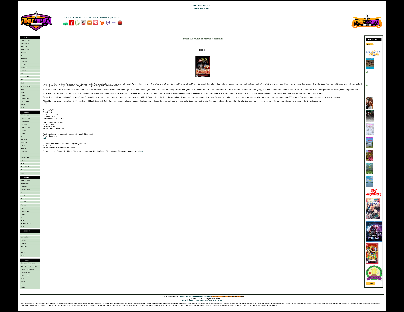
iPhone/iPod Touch (26, 86)
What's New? (69, 18)
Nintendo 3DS (25, 77)
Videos (88, 18)
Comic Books (25, 101)
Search (23, 287)
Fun (22, 249)
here (141, 151)
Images (110, 18)
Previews (117, 18)
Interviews (24, 246)
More (22, 107)
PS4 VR (23, 64)
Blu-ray (23, 92)
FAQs (22, 284)
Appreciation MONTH (201, 8)
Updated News (102, 18)
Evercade (24, 52)
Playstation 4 (24, 61)
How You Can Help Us (27, 269)
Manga (23, 104)
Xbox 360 (24, 68)
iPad (22, 83)
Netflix (23, 95)
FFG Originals (25, 115)
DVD (22, 89)
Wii (22, 217)
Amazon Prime (25, 98)
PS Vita (23, 80)
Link (44, 138)
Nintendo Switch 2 (26, 40)
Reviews (82, 18)
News (94, 18)
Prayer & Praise (25, 272)
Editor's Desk (25, 275)
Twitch (23, 281)
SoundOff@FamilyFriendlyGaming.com (195, 296)
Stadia (23, 133)
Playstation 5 (24, 46)
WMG (22, 278)
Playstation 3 (24, 71)
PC (22, 74)
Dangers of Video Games (28, 263)
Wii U (22, 55)
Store (76, 18)
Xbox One (24, 58)
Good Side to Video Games (29, 266)
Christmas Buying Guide (201, 5)
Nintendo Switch (25, 49)
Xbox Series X (25, 43)
